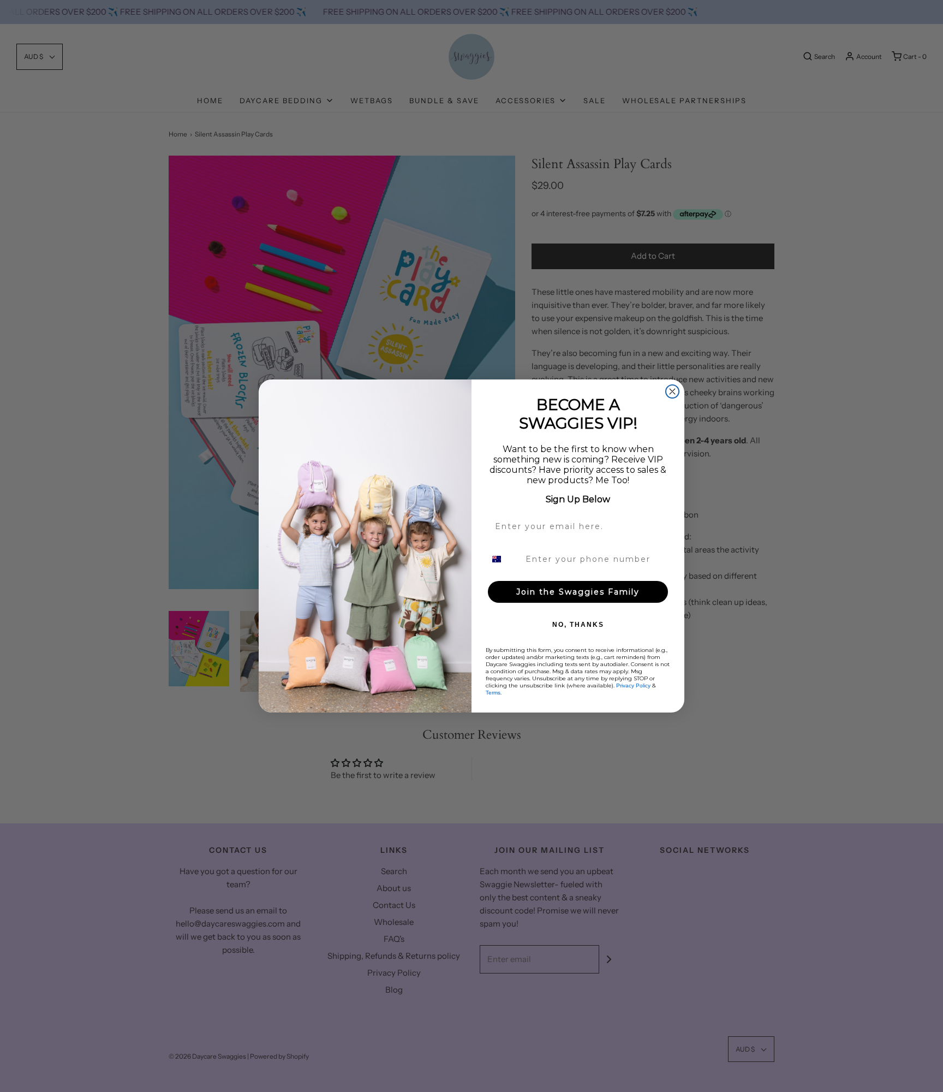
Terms (493, 693)
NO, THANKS (578, 624)
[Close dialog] (672, 391)
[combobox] (503, 559)
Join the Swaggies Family (578, 592)
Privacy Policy (633, 685)
